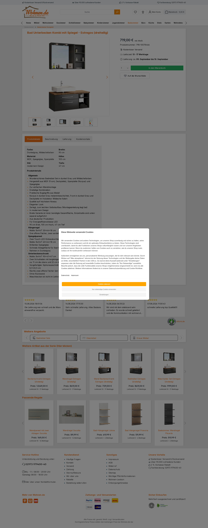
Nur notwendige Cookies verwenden (104, 289)
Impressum (74, 275)
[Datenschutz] (61, 271)
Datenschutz (65, 275)
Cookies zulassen (104, 284)
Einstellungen (104, 295)
